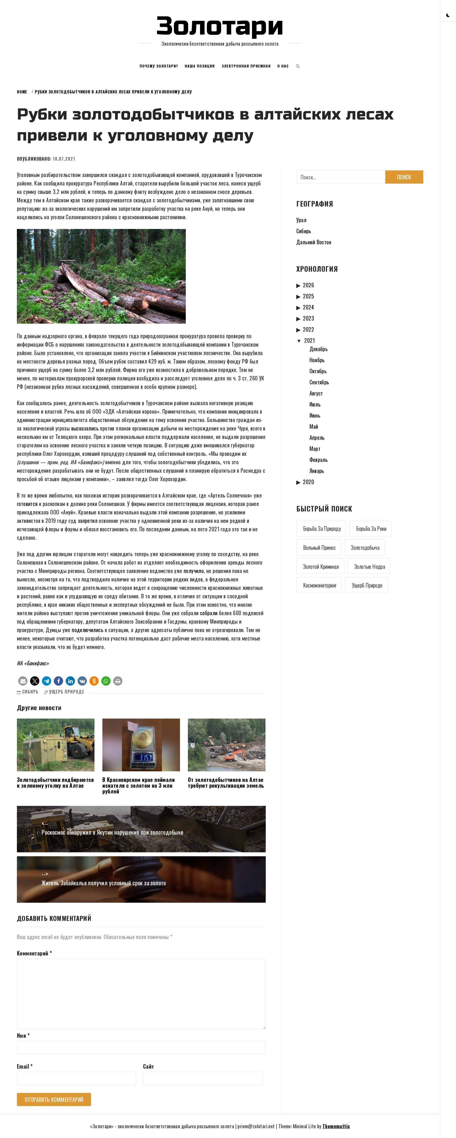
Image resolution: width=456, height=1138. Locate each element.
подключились (87, 630)
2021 (309, 340)
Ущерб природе (66, 691)
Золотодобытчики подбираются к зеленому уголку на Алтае (55, 782)
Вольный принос (319, 547)
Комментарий (34, 953)
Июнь (315, 415)
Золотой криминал (321, 566)
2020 (308, 482)
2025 (308, 296)
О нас (283, 66)
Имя (23, 1035)
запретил (87, 520)
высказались (85, 428)
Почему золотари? (159, 66)
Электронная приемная (246, 66)
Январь (317, 471)
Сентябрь (319, 382)
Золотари (220, 26)
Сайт (148, 1066)
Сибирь (30, 691)
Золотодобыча (365, 547)
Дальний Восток (313, 242)
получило (194, 571)
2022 (308, 329)
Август (316, 393)
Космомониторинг (320, 585)
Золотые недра (369, 566)
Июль (315, 404)
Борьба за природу (322, 528)
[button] (448, 14)
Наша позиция (200, 66)
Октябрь (318, 371)
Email (25, 1066)
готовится (27, 504)
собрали (209, 613)
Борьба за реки (371, 528)
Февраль (319, 459)
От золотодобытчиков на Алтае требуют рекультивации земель (226, 782)
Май (314, 426)
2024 (308, 307)
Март (315, 448)
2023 (308, 318)
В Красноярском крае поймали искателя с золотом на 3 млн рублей (138, 785)
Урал (301, 220)
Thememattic (336, 1126)
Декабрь (319, 349)
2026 (308, 285)
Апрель (317, 437)
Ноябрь (317, 360)
